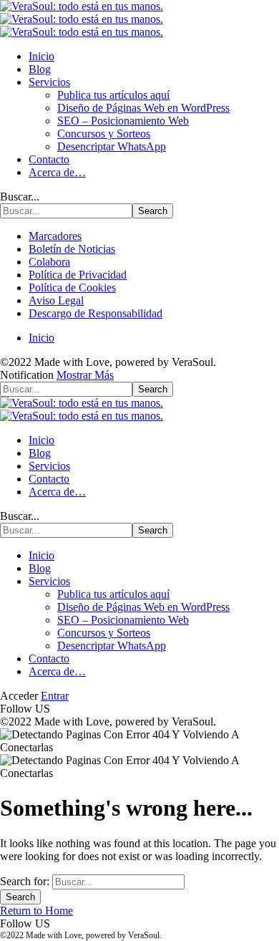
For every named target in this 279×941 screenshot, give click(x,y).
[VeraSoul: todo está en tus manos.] (81, 19)
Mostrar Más (85, 375)
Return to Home (36, 910)
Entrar (55, 696)
